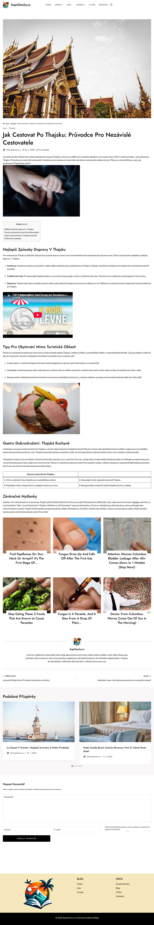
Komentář (9, 797)
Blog (118, 888)
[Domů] (4, 123)
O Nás (92, 4)
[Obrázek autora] (4, 150)
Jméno (7, 829)
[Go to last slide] (6, 733)
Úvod (48, 4)
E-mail (57, 829)
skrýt (24, 224)
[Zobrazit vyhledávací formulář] (111, 5)
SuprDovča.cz (15, 149)
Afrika (80, 884)
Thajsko (12, 128)
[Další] (147, 733)
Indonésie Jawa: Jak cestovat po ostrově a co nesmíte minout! (124, 678)
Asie (5, 128)
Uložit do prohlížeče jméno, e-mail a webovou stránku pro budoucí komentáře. (127, 828)
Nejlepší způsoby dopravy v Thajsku (19, 229)
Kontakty (103, 4)
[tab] (72, 766)
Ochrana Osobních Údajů (87, 917)
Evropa (80, 892)
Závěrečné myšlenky (12, 238)
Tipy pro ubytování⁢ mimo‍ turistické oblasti (21, 232)
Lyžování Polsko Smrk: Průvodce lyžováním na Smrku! (26, 678)
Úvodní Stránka (123, 884)
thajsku (136, 502)
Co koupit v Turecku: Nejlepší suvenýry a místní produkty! (38, 747)
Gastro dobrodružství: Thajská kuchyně (20, 235)
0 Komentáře (44, 149)
